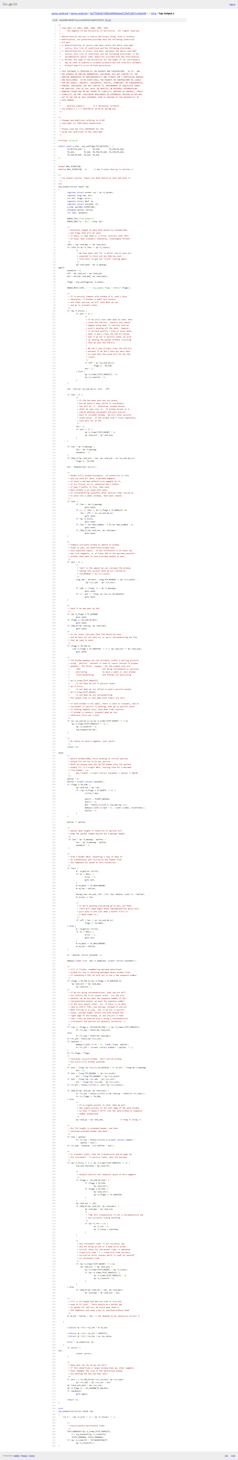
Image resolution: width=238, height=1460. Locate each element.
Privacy (24, 1455)
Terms (32, 1455)
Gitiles (16, 1455)
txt (226, 1455)
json (233, 1455)
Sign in (232, 4)
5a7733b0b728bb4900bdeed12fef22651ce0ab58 (118, 13)
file (108, 20)
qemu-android (60, 13)
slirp (153, 13)
